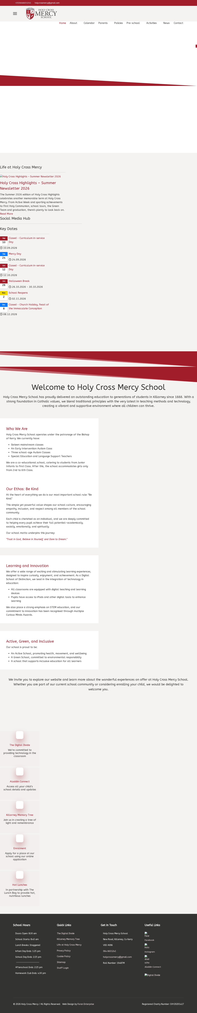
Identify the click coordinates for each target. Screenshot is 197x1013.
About (73, 23)
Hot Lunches (19, 884)
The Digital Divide (20, 745)
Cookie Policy (63, 956)
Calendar (89, 23)
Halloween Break (19, 281)
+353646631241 (23, 3)
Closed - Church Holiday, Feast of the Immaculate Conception (29, 306)
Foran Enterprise (86, 1004)
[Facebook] (178, 3)
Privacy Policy (63, 950)
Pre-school (133, 23)
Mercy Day (15, 253)
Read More (6, 213)
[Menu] (15, 13)
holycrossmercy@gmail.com (47, 3)
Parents (103, 23)
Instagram (150, 951)
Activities (151, 23)
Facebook (149, 940)
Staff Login (63, 968)
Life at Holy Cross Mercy (69, 945)
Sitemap (61, 962)
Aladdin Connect (20, 781)
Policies (118, 23)
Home (62, 23)
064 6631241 (109, 951)
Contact (178, 23)
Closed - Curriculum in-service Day (27, 240)
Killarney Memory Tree (19, 814)
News (166, 23)
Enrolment (19, 848)
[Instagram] (183, 3)
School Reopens (18, 292)
